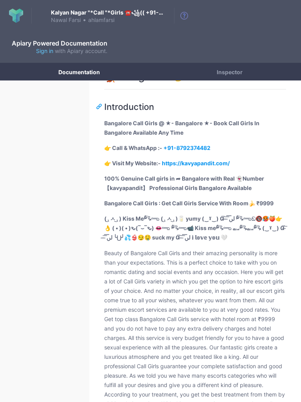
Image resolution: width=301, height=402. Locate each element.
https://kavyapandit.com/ (196, 163)
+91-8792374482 (186, 147)
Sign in (44, 51)
